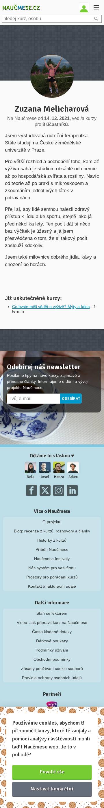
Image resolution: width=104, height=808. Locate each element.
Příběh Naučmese (52, 549)
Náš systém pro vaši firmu (52, 568)
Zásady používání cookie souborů (52, 668)
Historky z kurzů (51, 540)
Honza (59, 477)
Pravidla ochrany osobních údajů (52, 677)
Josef (44, 477)
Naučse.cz (21, 7)
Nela (30, 477)
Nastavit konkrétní (52, 789)
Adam (73, 477)
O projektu (52, 521)
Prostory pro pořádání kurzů (52, 577)
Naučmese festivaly (52, 558)
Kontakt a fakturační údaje (52, 586)
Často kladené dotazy (52, 631)
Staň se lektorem (51, 613)
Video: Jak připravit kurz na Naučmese (52, 622)
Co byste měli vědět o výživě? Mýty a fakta (51, 306)
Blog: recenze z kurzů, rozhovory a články (52, 531)
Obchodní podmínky (52, 659)
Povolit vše (52, 772)
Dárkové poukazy (52, 641)
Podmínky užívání (52, 650)
